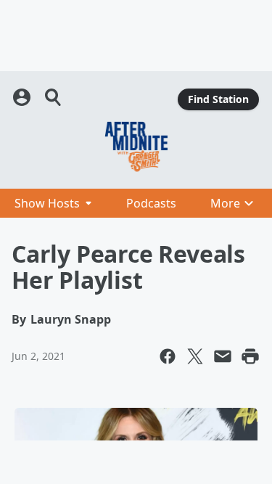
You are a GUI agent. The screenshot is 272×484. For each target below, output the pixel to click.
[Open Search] (53, 97)
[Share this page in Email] (223, 356)
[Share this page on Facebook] (167, 356)
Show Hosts (47, 203)
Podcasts (151, 203)
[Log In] (23, 97)
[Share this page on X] (195, 356)
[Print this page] (250, 356)
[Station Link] (136, 147)
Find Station (218, 99)
